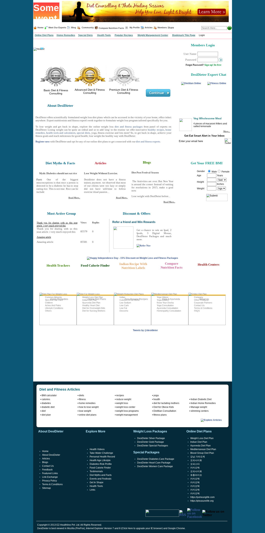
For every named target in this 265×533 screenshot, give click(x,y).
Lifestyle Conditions (54, 308)
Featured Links (50, 473)
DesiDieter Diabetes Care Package (155, 459)
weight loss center (125, 407)
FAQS (197, 311)
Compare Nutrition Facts (111, 28)
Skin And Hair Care (54, 300)
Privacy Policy (49, 480)
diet (44, 411)
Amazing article (44, 237)
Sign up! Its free (212, 64)
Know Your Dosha (165, 302)
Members (162, 27)
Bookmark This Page (183, 35)
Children (49, 302)
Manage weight (199, 407)
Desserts (124, 311)
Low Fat (123, 308)
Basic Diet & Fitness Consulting (56, 92)
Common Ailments (53, 297)
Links (92, 489)
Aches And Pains (53, 305)
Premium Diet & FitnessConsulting (123, 91)
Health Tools (104, 35)
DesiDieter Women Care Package (155, 466)
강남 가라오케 (197, 456)
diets (81, 395)
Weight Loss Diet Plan (92, 297)
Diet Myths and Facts (101, 475)
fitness (82, 399)
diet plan (46, 414)
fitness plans (160, 414)
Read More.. (74, 197)
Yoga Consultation (165, 305)
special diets (83, 132)
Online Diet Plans (44, 35)
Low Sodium (125, 302)
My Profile (135, 27)
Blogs (147, 162)
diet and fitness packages (129, 126)
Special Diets (85, 35)
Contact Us (199, 305)
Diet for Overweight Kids (93, 308)
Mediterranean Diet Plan (203, 449)
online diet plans (87, 414)
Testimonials (96, 471)
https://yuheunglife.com (202, 497)
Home (40, 27)
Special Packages (146, 452)
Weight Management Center (153, 35)
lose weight (85, 411)
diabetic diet (48, 407)
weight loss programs (127, 411)
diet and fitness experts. (148, 141)
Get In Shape (96, 482)
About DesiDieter (51, 455)
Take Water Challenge (101, 453)
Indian (122, 297)
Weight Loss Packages (150, 431)
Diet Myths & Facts (60, 163)
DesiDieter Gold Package (150, 442)
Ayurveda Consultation (167, 308)
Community (87, 27)
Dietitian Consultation (164, 411)
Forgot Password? (195, 65)
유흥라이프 (196, 475)
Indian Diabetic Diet (201, 399)
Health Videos (97, 449)
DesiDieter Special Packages (152, 445)
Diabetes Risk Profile (101, 464)
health (156, 399)
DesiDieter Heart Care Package (154, 462)
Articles (148, 27)
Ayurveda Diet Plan (91, 302)
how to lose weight (89, 407)
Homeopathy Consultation (169, 311)
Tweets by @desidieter (145, 330)
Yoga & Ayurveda (171, 299)
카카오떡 (195, 467)
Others (48, 311)
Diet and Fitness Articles (59, 389)
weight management (127, 414)
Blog (73, 27)
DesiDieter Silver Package (151, 438)
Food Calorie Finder (100, 467)
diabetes (46, 403)
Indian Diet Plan (89, 300)
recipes (120, 395)
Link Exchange (50, 477)
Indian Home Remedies (203, 403)
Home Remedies (66, 35)
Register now (43, 141)
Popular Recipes (124, 35)
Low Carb (124, 305)
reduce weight (123, 399)
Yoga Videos (162, 297)
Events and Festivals (100, 478)
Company (198, 297)
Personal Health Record (102, 456)
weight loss (122, 403)
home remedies (87, 403)
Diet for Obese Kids (163, 407)
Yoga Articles (163, 300)
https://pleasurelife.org (202, 500)
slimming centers (200, 411)
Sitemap (46, 488)
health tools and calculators (60, 132)
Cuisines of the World (129, 300)
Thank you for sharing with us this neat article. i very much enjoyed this (57, 224)
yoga (156, 395)
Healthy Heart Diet (91, 305)
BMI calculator (49, 395)
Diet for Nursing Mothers (93, 311)
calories (46, 399)
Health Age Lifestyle (100, 460)
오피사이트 (196, 460)
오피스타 (195, 464)
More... (226, 131)
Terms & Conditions (203, 308)
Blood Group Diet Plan (202, 453)
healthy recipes (156, 129)
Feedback (47, 469)
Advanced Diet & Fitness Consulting (90, 91)
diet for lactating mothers (166, 403)
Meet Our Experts (57, 27)
